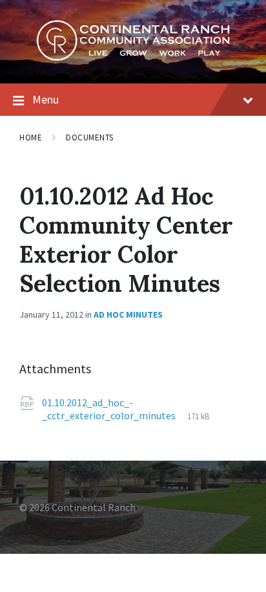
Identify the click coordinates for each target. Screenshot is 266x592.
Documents (90, 137)
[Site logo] (133, 57)
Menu (45, 99)
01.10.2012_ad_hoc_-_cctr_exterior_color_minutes (110, 409)
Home (30, 137)
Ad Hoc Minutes (128, 314)
